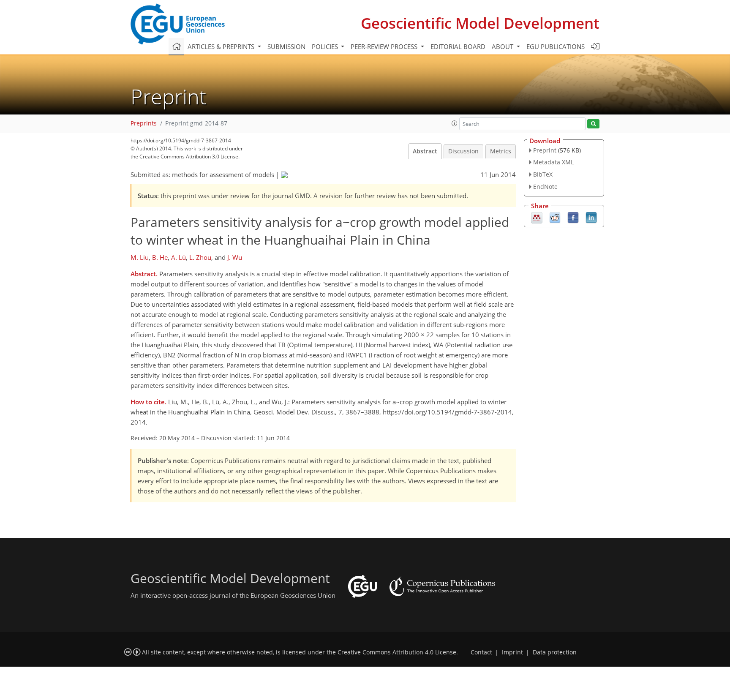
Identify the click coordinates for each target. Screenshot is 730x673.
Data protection (555, 652)
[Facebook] (573, 217)
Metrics (500, 151)
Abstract (425, 151)
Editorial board (457, 46)
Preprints (144, 123)
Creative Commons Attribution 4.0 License (397, 652)
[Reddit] (555, 217)
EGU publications (555, 46)
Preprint (544, 150)
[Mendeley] (536, 217)
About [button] (503, 46)
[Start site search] (593, 124)
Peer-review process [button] (385, 46)
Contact (481, 652)
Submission (286, 46)
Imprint (512, 652)
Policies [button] (326, 46)
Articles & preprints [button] (222, 46)
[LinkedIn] (591, 217)
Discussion (463, 151)
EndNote (545, 187)
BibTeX (543, 174)
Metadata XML (553, 162)
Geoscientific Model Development (480, 23)
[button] (455, 123)
